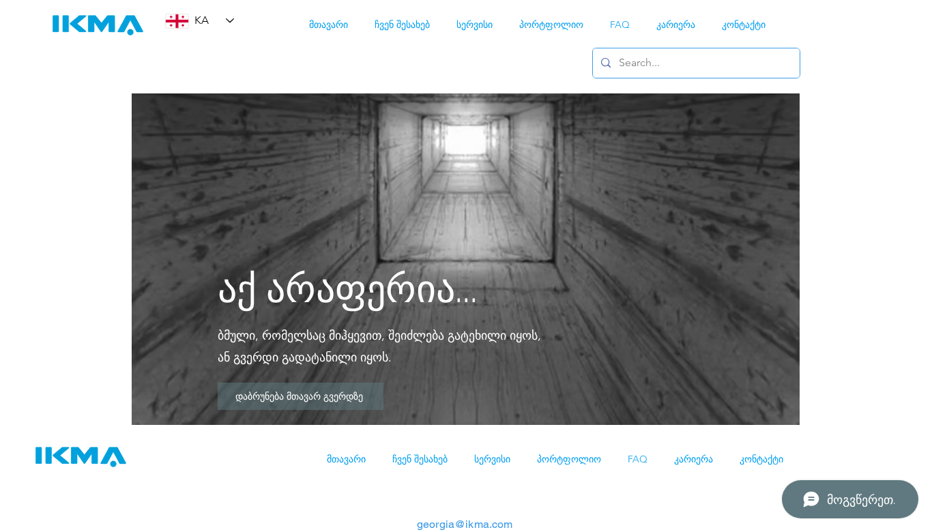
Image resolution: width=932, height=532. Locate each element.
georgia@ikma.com (465, 524)
